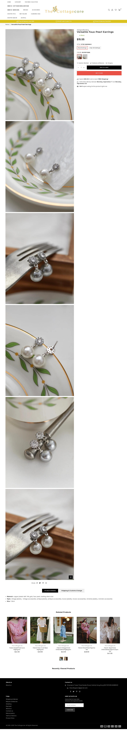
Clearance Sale (35, 14)
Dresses (25, 10)
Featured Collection (31, 2)
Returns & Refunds (11, 701)
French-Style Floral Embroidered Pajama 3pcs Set (110, 649)
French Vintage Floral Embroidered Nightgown (63, 648)
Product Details (50, 591)
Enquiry (110, 63)
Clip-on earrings (95, 48)
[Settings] (112, 9)
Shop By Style (11, 14)
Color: (83, 52)
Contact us (9, 711)
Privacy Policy (10, 718)
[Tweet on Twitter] (40, 583)
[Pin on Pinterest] (43, 583)
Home (9, 2)
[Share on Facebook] (37, 583)
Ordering (8, 704)
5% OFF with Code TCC (64, 21)
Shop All (23, 18)
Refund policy (10, 713)
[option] (25, 21)
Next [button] (124, 641)
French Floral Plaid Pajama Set (86, 648)
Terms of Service (11, 716)
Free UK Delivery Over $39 (26, 21)
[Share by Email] (46, 583)
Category (18, 2)
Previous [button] (3, 641)
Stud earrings (82, 48)
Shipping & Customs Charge (71, 591)
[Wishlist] (115, 9)
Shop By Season (12, 18)
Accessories (36, 10)
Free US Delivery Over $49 (103, 21)
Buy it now (99, 73)
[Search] (109, 9)
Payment (9, 706)
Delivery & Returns (98, 63)
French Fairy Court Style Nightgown (40, 648)
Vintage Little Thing (83, 30)
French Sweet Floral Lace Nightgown (17, 648)
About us (9, 685)
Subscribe (70, 710)
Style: (84, 44)
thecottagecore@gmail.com (79, 688)
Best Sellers (23, 14)
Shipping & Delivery (12, 699)
